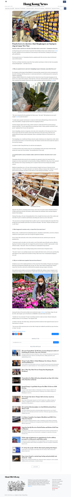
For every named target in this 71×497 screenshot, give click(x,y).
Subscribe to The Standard (20, 8)
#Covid (23, 331)
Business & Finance (55, 8)
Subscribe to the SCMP (9, 8)
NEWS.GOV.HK (48, 8)
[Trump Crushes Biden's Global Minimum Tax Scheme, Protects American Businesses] (16, 363)
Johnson (43, 312)
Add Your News (55, 488)
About (20, 495)
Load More (35, 466)
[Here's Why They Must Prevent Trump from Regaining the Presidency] (16, 371)
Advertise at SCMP (30, 8)
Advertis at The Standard (39, 8)
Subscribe (56, 342)
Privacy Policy (24, 495)
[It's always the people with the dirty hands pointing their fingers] (16, 449)
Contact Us (16, 495)
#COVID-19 (14, 331)
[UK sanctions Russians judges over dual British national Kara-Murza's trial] (16, 409)
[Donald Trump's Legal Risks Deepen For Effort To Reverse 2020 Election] (16, 388)
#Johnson (19, 331)
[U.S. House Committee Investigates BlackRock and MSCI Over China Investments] (16, 419)
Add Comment (55, 334)
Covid (56, 50)
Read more (30, 486)
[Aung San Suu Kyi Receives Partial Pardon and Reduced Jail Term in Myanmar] (16, 429)
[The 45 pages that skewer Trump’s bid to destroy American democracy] (16, 398)
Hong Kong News (35, 4)
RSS (54, 489)
